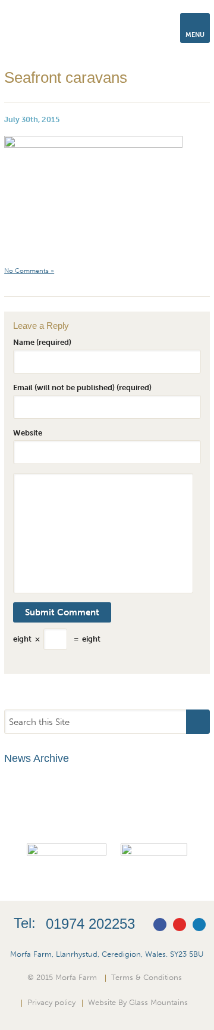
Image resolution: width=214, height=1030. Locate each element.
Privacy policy (51, 1002)
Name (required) (42, 342)
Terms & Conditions (146, 977)
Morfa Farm (39, 31)
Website (27, 432)
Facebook (159, 924)
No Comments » (29, 271)
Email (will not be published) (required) (82, 387)
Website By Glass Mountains (138, 1002)
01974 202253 (90, 924)
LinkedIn (199, 924)
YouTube (179, 924)
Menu (194, 35)
